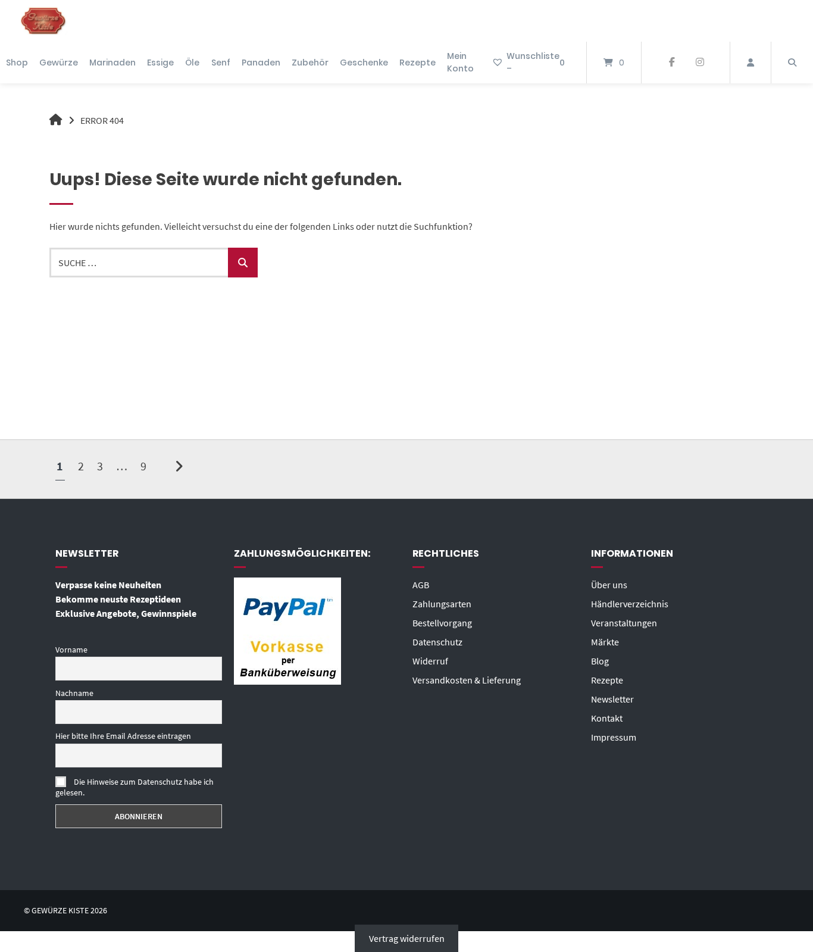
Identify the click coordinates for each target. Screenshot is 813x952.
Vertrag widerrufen (407, 938)
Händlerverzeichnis (629, 604)
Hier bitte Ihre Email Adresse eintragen (123, 736)
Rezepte (417, 62)
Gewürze (58, 62)
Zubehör (310, 62)
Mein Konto (460, 62)
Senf (220, 62)
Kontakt (607, 718)
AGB (420, 585)
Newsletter (612, 699)
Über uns (609, 585)
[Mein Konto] (750, 62)
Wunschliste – (535, 62)
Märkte (605, 642)
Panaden (261, 62)
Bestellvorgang (442, 623)
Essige (160, 62)
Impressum (613, 737)
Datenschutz (437, 642)
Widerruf (430, 661)
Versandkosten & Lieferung (466, 680)
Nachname (74, 693)
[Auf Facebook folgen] (672, 62)
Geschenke (364, 62)
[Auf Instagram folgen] (700, 62)
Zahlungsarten (441, 604)
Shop (17, 62)
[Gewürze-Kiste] (55, 120)
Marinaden (112, 62)
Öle (192, 62)
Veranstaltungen (624, 623)
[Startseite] (43, 21)
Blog (600, 661)
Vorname (71, 649)
